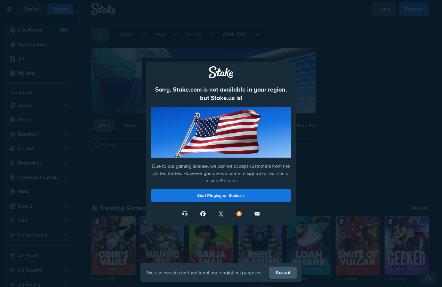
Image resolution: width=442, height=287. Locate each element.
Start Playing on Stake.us (221, 195)
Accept (282, 272)
